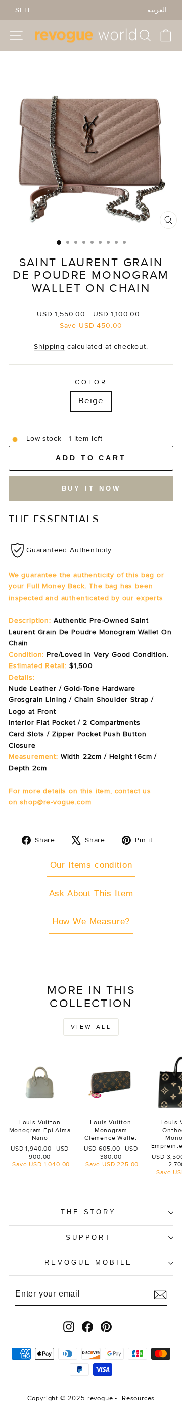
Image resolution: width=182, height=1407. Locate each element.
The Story (89, 1212)
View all (91, 1027)
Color (91, 382)
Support (89, 1237)
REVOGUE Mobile (88, 1262)
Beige (90, 401)
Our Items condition (91, 865)
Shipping (49, 346)
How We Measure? (91, 922)
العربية (157, 10)
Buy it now (91, 488)
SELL (23, 10)
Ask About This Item (91, 893)
